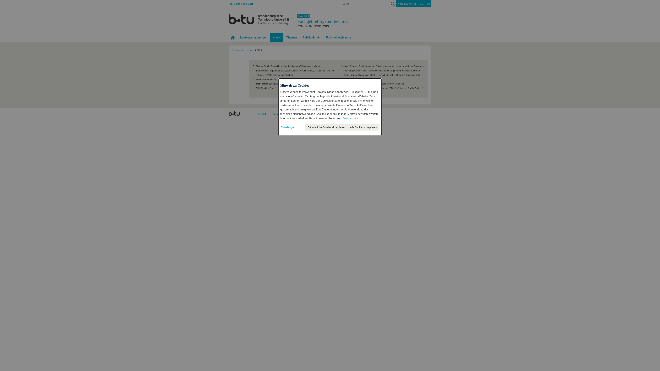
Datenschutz (350, 118)
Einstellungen (287, 127)
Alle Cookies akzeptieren (363, 127)
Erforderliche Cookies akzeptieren (326, 127)
